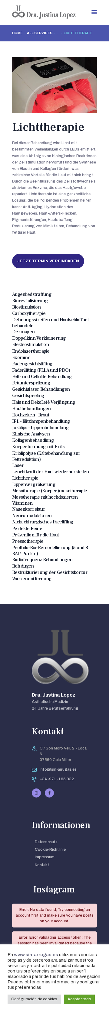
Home (17, 33)
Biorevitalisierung (30, 301)
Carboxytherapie (28, 313)
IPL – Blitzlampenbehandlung (41, 421)
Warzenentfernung (31, 579)
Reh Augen (23, 566)
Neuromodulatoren (31, 516)
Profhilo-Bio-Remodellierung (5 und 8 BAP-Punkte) (50, 551)
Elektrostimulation (30, 344)
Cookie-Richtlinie (50, 849)
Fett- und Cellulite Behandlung (42, 377)
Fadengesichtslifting (32, 364)
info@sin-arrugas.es (58, 769)
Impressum (44, 857)
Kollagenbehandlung (33, 440)
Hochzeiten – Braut (30, 415)
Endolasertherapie (31, 351)
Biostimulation (26, 307)
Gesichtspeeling (28, 396)
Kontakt (42, 865)
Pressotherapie (27, 541)
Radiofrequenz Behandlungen (42, 560)
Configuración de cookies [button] (34, 999)
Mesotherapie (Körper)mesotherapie (49, 491)
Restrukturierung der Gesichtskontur (50, 572)
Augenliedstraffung (31, 294)
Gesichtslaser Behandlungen (41, 389)
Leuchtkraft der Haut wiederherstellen (50, 472)
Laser (18, 465)
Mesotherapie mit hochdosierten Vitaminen (45, 500)
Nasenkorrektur (28, 509)
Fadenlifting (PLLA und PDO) (41, 370)
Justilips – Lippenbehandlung (40, 428)
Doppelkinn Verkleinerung (39, 338)
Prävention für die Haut (35, 535)
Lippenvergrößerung (33, 484)
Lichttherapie (25, 478)
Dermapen (23, 332)
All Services (39, 33)
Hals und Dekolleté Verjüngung (43, 402)
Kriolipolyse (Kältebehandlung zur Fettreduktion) (46, 456)
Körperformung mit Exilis (38, 447)
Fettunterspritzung (31, 383)
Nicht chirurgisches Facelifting (43, 522)
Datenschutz (46, 842)
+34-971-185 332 (57, 779)
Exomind (21, 357)
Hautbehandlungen (31, 409)
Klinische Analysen (31, 434)
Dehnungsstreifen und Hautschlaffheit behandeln (51, 323)
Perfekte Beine (27, 529)
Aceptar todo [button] (79, 999)
